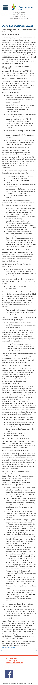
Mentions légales (11, 661)
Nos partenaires (11, 658)
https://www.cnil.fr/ (8, 648)
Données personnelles (14, 663)
